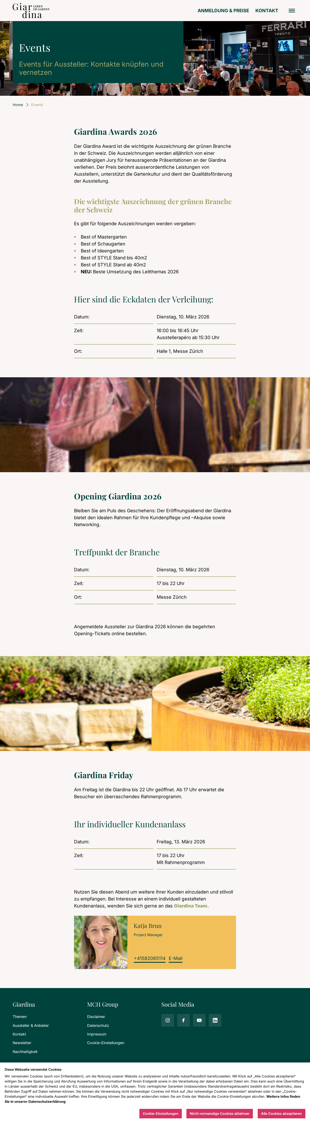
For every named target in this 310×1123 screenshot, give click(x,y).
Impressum (96, 1034)
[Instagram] (167, 1020)
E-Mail (175, 958)
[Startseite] (31, 10)
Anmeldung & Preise (223, 10)
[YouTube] (199, 1020)
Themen (20, 1016)
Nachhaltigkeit (25, 1051)
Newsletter (22, 1043)
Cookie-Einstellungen (105, 1043)
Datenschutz (98, 1025)
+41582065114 (150, 958)
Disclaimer (96, 1016)
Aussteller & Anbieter (31, 1025)
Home (18, 104)
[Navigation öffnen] (292, 10)
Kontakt (266, 10)
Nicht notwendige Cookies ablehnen (219, 1113)
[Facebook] (183, 1020)
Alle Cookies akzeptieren (281, 1113)
